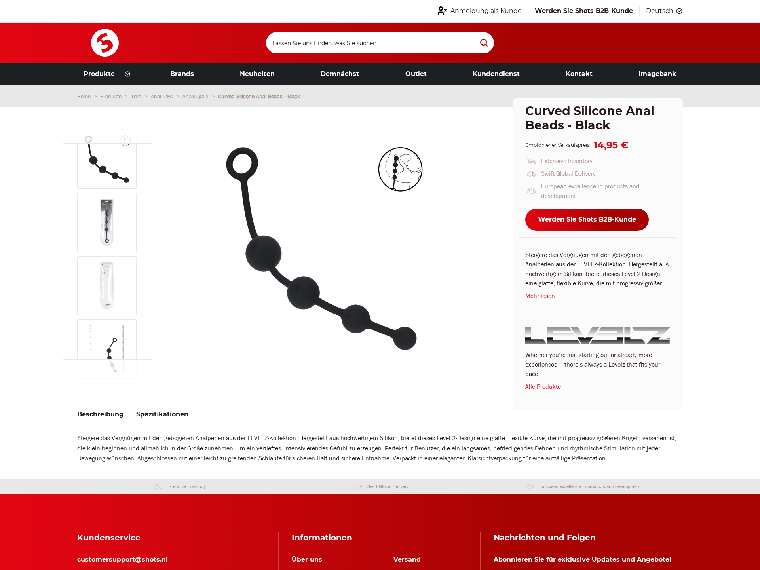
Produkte (111, 96)
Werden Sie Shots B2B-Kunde (587, 219)
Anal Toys (163, 96)
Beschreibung (100, 414)
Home (84, 96)
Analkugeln (196, 96)
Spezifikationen (162, 414)
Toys (137, 96)
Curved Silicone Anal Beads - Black (259, 96)
